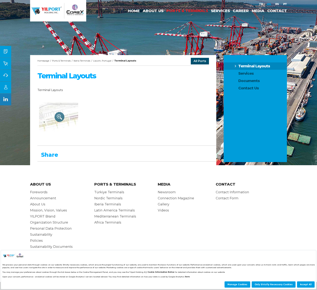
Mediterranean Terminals (115, 216)
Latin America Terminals (114, 210)
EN (269, 4)
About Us (37, 204)
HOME (134, 11)
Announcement (43, 198)
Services (246, 73)
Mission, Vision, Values (48, 210)
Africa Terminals (107, 222)
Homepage (43, 60)
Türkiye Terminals (109, 192)
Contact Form (227, 198)
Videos (163, 210)
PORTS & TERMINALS (187, 11)
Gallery (163, 204)
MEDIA (258, 11)
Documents (249, 81)
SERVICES (220, 11)
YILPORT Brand (42, 216)
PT (285, 4)
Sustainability (41, 234)
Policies (36, 240)
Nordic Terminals (108, 198)
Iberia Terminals (82, 60)
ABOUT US (153, 11)
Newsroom (167, 192)
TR (261, 4)
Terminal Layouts (254, 66)
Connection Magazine (176, 198)
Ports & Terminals (61, 60)
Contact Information (232, 192)
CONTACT (277, 11)
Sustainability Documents (51, 246)
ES (277, 4)
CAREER (241, 11)
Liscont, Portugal (102, 60)
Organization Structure (49, 222)
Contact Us (248, 88)
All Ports (200, 61)
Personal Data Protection (51, 228)
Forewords (39, 192)
